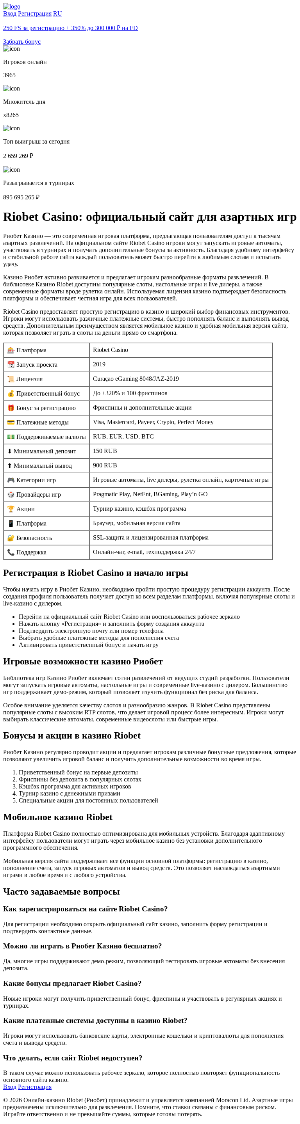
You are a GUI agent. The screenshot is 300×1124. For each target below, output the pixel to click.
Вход (9, 13)
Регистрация (35, 13)
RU (57, 13)
